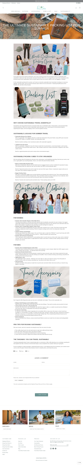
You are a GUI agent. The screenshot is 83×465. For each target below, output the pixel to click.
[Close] (58, 221)
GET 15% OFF (50, 243)
